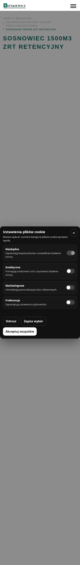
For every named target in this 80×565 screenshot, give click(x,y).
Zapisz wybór (33, 321)
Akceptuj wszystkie (20, 331)
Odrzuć (11, 321)
